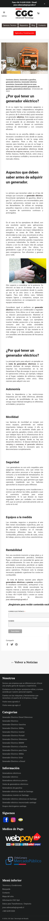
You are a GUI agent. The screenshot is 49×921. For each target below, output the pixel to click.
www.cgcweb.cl (13, 702)
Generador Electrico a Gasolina (14, 747)
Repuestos (24, 25)
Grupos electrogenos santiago (14, 806)
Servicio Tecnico (9, 25)
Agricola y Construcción (24, 33)
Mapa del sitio (8, 896)
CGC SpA (11, 918)
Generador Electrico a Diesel (13, 761)
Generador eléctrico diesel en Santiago (17, 791)
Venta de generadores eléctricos (15, 784)
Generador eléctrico (10, 777)
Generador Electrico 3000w (13, 728)
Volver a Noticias (26, 662)
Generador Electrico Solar (12, 758)
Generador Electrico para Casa (14, 750)
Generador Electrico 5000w (13, 754)
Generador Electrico (10, 721)
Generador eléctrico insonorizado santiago (19, 802)
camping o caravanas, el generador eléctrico (24, 444)
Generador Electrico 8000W (13, 743)
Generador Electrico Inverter (13, 732)
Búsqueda (6, 889)
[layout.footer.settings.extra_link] (20, 820)
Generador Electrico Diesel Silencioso (17, 717)
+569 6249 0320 (8, 911)
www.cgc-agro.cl (14, 705)
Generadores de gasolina (12, 788)
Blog (33, 25)
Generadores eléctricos (11, 773)
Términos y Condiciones (12, 885)
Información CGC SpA (11, 900)
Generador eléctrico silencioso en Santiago (19, 799)
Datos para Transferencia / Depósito (16, 904)
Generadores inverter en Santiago (15, 795)
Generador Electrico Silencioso (14, 739)
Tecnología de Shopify (21, 918)
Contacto (42, 25)
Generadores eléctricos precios (14, 780)
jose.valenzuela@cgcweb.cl (17, 599)
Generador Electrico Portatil (13, 736)
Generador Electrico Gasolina (14, 724)
